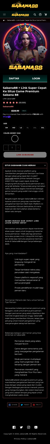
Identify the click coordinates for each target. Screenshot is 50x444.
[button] (4, 14)
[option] (7, 138)
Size (5, 124)
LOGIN (36, 78)
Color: (12, 133)
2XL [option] (35, 128)
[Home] (3, 20)
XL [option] (28, 128)
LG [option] (21, 128)
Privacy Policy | (21, 439)
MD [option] (13, 128)
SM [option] (6, 128)
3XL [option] (42, 128)
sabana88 (9, 178)
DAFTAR (14, 78)
